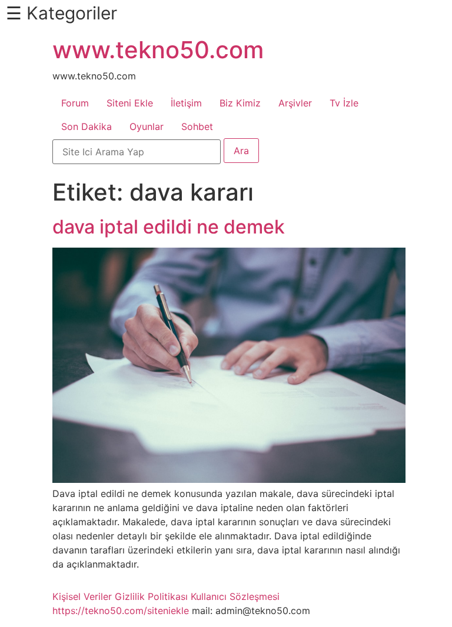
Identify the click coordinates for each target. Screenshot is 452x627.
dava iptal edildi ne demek (168, 226)
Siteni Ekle (130, 103)
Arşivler (295, 103)
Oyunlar (146, 126)
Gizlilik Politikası (151, 596)
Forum (75, 103)
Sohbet (197, 126)
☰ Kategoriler (61, 13)
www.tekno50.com (158, 49)
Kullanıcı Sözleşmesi (235, 596)
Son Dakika (86, 126)
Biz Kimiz (240, 103)
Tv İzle (344, 103)
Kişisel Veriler (82, 596)
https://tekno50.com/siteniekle (120, 610)
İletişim (186, 103)
